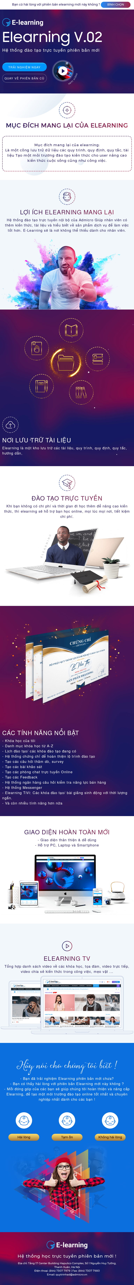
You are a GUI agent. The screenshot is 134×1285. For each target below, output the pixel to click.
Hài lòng (23, 1137)
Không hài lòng (110, 1137)
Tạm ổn (67, 1137)
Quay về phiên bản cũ (24, 78)
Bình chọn (115, 4)
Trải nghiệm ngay (24, 67)
